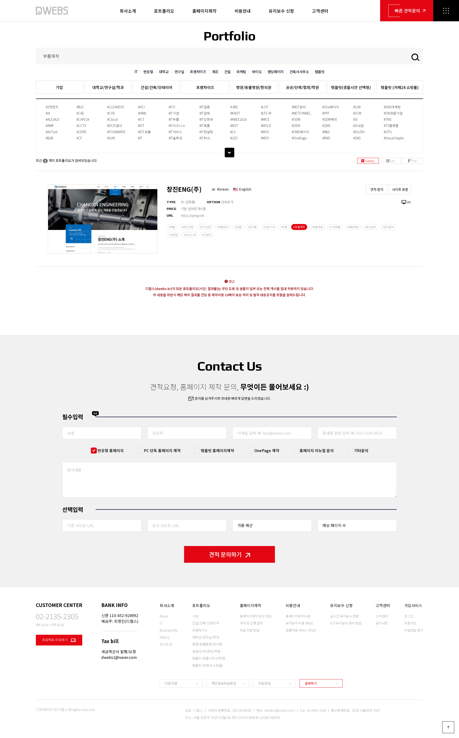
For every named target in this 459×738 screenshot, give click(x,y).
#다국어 (206, 235)
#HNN (142, 113)
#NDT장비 (299, 106)
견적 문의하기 (225, 554)
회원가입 (410, 623)
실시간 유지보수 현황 (344, 616)
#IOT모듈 (144, 131)
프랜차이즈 (198, 71)
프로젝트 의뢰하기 (55, 639)
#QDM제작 (329, 119)
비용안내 (243, 11)
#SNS (357, 138)
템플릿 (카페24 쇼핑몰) (400, 87)
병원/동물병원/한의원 (253, 87)
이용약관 (171, 683)
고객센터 (320, 11)
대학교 (164, 71)
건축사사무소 (299, 71)
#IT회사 (204, 138)
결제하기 (311, 683)
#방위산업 (187, 227)
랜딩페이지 (276, 71)
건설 (227, 71)
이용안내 (264, 683)
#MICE (265, 119)
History (165, 637)
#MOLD (266, 125)
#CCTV (81, 125)
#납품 (238, 227)
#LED (234, 138)
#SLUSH (359, 131)
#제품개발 (353, 227)
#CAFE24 (82, 119)
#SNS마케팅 (392, 106)
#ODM (296, 119)
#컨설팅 (173, 235)
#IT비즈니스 (177, 125)
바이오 (257, 71)
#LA (232, 131)
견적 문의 (376, 189)
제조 (215, 71)
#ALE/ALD (53, 119)
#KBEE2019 (238, 119)
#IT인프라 (206, 119)
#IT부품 (174, 119)
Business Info (169, 630)
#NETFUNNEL (301, 113)
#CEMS (81, 131)
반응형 (148, 71)
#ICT (141, 119)
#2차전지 (52, 106)
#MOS (265, 131)
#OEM (296, 125)
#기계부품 (335, 227)
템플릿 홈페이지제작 (217, 450)
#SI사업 (358, 125)
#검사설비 (388, 227)
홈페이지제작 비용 (298, 616)
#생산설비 (371, 227)
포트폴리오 (164, 11)
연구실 (179, 71)
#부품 (284, 227)
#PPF (325, 113)
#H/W (111, 138)
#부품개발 (317, 227)
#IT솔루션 (175, 138)
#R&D (326, 131)
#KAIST (235, 113)
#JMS (234, 106)
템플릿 (320, 71)
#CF (79, 138)
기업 (59, 87)
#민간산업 (205, 227)
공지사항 (382, 623)
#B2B (49, 138)
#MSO (265, 138)
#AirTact (51, 131)
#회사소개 (190, 235)
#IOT (141, 125)
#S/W (357, 106)
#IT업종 (204, 106)
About (164, 616)
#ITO (172, 106)
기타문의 (361, 450)
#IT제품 (204, 125)
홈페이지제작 (204, 11)
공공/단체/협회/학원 (302, 87)
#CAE (80, 113)
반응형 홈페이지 (111, 450)
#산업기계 (269, 227)
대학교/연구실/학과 (108, 87)
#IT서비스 (175, 131)
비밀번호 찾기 (413, 630)
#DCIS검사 (114, 125)
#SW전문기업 (393, 113)
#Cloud (112, 119)
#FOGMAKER (116, 131)
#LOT (264, 106)
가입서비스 (413, 605)
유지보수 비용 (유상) (299, 623)
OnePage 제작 (266, 450)
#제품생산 (223, 227)
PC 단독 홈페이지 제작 (162, 450)
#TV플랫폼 (391, 125)
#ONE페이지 (300, 131)
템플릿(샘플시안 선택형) (351, 87)
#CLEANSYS (115, 106)
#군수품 (252, 227)
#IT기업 (174, 113)
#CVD (111, 113)
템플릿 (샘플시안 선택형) (208, 658)
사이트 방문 (400, 189)
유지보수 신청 (281, 11)
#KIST (234, 125)
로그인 (408, 616)
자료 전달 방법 (249, 630)
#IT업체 (204, 113)
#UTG (388, 131)
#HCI (141, 106)
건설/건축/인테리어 (156, 87)
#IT (140, 138)
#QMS (326, 125)
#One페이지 (330, 106)
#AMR (50, 125)
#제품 (172, 227)
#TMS (388, 119)
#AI (48, 113)
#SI (355, 119)
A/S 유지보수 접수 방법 (345, 623)
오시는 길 (166, 644)
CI (161, 623)
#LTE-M (266, 113)
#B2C (80, 106)
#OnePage (299, 138)
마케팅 (241, 71)
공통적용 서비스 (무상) (301, 630)
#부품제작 (299, 227)
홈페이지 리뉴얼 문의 (317, 450)
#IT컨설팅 (206, 131)
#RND (326, 138)
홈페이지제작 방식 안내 (255, 616)
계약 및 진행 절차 (251, 623)
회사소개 (128, 11)
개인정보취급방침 (223, 683)
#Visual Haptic (394, 138)
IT (136, 71)
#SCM (357, 113)
